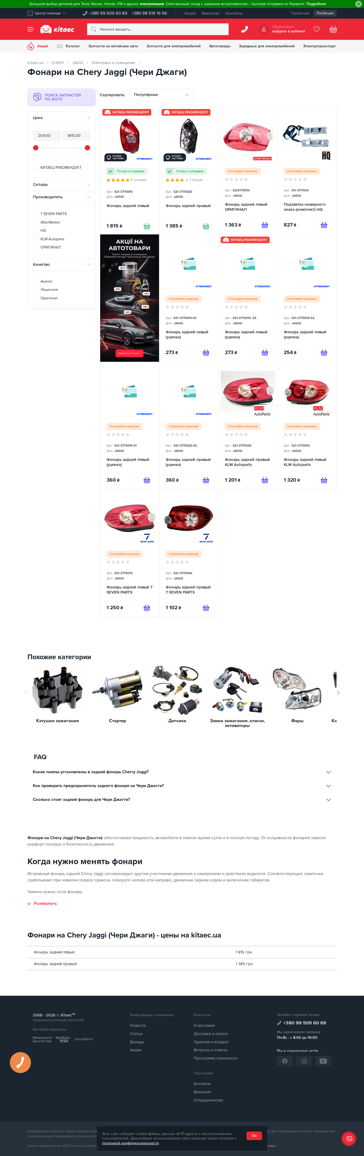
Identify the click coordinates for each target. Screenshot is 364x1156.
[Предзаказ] (265, 225)
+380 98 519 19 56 (149, 13)
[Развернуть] (42, 903)
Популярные (146, 94)
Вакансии (210, 13)
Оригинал (49, 298)
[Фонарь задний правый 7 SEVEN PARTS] (188, 553)
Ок (254, 1135)
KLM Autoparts (52, 239)
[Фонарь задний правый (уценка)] (188, 425)
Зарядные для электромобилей (267, 46)
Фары (297, 721)
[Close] (358, 4)
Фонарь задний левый (54, 952)
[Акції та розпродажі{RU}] (129, 298)
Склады (40, 184)
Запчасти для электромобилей (174, 46)
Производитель (48, 197)
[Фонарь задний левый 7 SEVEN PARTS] (129, 553)
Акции (190, 13)
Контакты (233, 13)
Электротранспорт (319, 46)
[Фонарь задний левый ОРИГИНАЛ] (248, 170)
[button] (338, 692)
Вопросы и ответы (210, 1050)
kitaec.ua (35, 62)
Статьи (136, 1033)
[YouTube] (323, 1061)
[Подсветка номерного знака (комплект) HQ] (306, 170)
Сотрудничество (208, 1100)
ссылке (269, 1146)
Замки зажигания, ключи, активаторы (237, 723)
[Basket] (333, 29)
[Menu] (30, 29)
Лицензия (49, 289)
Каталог (73, 46)
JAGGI (77, 62)
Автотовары (219, 46)
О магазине (204, 1025)
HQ (43, 230)
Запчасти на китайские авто (113, 46)
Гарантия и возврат (211, 1042)
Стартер (117, 721)
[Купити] (147, 226)
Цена (38, 117)
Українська (300, 13)
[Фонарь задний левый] (129, 170)
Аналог (47, 281)
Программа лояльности (215, 1058)
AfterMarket (50, 222)
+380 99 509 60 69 (108, 13)
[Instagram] (304, 1061)
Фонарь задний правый (55, 963)
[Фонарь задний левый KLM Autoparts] (306, 425)
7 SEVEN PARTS (54, 214)
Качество (41, 264)
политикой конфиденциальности (130, 1143)
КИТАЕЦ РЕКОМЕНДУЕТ (61, 167)
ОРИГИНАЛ (51, 247)
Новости (137, 1025)
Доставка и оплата (211, 1033)
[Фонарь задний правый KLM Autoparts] (248, 425)
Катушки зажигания (57, 721)
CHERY (57, 62)
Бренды (137, 1042)
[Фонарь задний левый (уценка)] (188, 298)
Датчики (177, 721)
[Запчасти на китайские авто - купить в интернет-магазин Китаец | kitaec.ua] (57, 29)
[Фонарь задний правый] (188, 170)
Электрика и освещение (113, 62)
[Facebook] (285, 1061)
